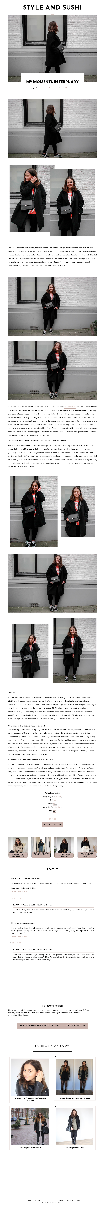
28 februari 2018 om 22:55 (26, 923)
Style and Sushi (52, 8)
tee (55, 800)
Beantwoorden (19, 892)
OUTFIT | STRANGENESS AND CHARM (75, 1098)
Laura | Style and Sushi (50, 88)
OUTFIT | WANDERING (75, 1148)
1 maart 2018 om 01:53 (44, 905)
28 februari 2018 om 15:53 (31, 878)
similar (58, 796)
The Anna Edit (70, 406)
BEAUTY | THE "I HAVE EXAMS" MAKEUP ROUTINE (30, 1099)
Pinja (13, 923)
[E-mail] (60, 824)
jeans (55, 803)
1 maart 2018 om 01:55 (44, 950)
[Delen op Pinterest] (54, 824)
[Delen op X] (49, 824)
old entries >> (75, 1026)
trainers (59, 807)
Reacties (16, 898)
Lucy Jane (16, 878)
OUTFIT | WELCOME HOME (30, 1148)
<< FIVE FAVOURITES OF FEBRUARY (40, 1026)
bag (54, 810)
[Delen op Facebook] (44, 824)
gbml (60, 1202)
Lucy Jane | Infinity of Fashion (23, 888)
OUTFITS (52, 819)
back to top (34, 1201)
